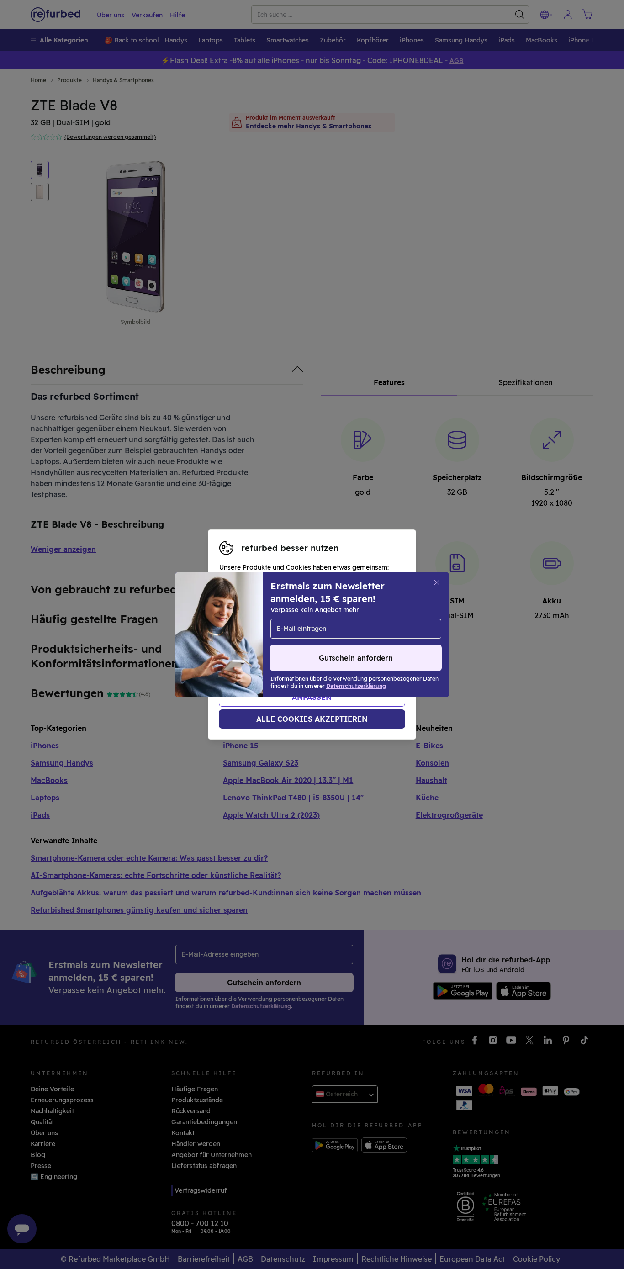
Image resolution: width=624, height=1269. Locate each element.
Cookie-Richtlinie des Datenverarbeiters (283, 654)
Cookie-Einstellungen (253, 634)
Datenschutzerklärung (277, 644)
